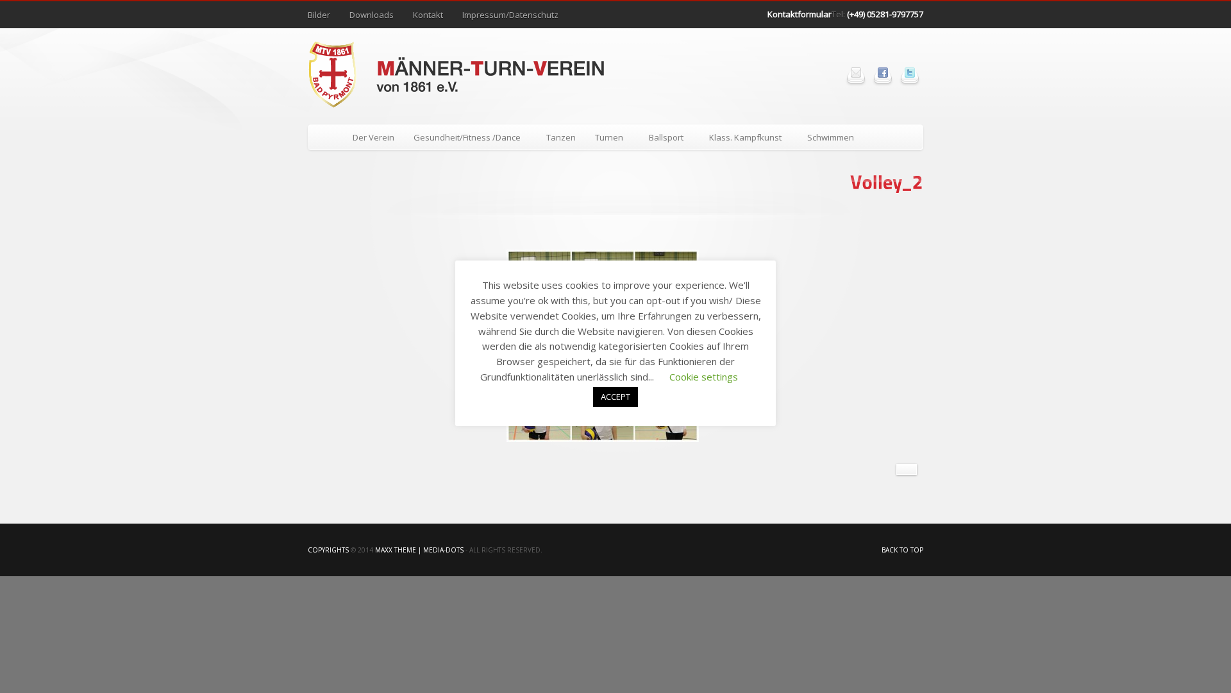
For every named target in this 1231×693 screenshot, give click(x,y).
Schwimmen (830, 137)
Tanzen (561, 137)
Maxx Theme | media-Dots (419, 549)
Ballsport (661, 140)
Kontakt (428, 15)
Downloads (371, 15)
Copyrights (328, 549)
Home (325, 137)
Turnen (604, 140)
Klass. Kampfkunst (740, 140)
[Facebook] (882, 72)
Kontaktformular (799, 14)
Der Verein (373, 137)
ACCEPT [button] (615, 396)
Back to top (902, 549)
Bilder (319, 15)
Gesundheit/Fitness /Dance (462, 140)
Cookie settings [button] (703, 376)
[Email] (855, 72)
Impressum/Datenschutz (510, 15)
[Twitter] (909, 72)
